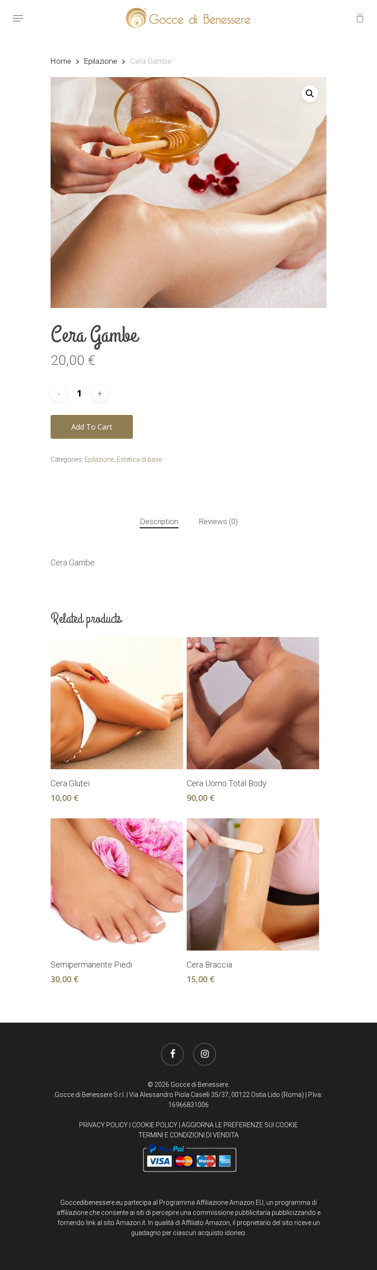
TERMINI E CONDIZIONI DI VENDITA (188, 1135)
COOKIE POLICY (154, 1125)
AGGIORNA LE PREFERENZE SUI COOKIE (240, 1125)
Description (159, 521)
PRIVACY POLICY (103, 1125)
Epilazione (100, 61)
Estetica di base (139, 459)
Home (61, 61)
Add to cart (91, 427)
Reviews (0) (218, 521)
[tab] (159, 521)
